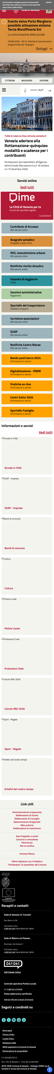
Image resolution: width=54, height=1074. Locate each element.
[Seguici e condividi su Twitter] (9, 1020)
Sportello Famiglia (22, 410)
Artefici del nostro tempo (19, 789)
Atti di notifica (27, 846)
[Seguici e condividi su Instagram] (14, 1020)
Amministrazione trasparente (27, 812)
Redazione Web (9, 1042)
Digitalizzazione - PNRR (25, 371)
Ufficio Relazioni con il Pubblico (27, 861)
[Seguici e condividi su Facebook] (4, 1020)
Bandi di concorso (15, 548)
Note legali (7, 1030)
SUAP (13, 331)
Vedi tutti (27, 187)
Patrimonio (27, 842)
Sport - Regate (13, 749)
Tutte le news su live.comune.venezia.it (25, 136)
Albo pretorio (27, 825)
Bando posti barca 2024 (25, 357)
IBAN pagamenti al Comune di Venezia (19, 1046)
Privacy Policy (8, 1034)
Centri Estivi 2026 (21, 397)
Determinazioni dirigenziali (27, 822)
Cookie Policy (17, 7)
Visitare (44, 80)
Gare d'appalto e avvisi (27, 836)
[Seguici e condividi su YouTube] (19, 1020)
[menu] (4, 10)
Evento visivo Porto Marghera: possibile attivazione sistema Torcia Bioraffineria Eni (30, 25)
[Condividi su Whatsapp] (24, 1020)
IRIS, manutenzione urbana (27, 252)
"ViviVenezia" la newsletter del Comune (27, 864)
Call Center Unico (12, 972)
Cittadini (10, 80)
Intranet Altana (27, 853)
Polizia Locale (12, 628)
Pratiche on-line (20, 384)
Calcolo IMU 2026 (15, 709)
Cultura (9, 588)
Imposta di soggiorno (24, 279)
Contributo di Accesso (24, 226)
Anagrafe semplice (22, 239)
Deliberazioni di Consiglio (27, 818)
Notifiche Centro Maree (25, 344)
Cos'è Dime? (45, 215)
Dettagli (41, 48)
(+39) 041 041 (9, 928)
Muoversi (26, 80)
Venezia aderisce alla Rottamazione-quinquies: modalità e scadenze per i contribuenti (26, 148)
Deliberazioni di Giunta (27, 815)
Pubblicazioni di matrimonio (27, 828)
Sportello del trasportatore (27, 305)
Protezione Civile (14, 669)
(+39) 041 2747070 (14, 989)
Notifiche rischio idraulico (26, 266)
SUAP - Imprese (14, 508)
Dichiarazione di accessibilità (15, 1051)
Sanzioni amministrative (26, 292)
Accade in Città (13, 468)
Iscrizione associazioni (24, 318)
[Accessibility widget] (49, 1069)
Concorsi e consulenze (27, 839)
